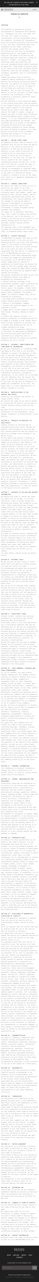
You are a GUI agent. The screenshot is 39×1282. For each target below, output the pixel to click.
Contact (19, 1257)
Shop (9, 1255)
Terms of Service (9, 1277)
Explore (16, 1255)
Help (30, 1255)
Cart (34, 9)
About (23, 1255)
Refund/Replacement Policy (27, 1277)
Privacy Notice (17, 1277)
